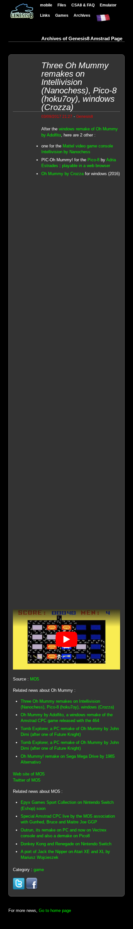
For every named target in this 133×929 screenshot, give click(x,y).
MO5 (34, 679)
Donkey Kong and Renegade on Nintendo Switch (66, 843)
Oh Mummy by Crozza (62, 173)
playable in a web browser (86, 165)
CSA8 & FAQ (83, 5)
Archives (82, 15)
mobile (46, 5)
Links (45, 15)
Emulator (108, 5)
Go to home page (55, 910)
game (39, 869)
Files (61, 5)
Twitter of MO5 (26, 780)
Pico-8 (93, 159)
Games (61, 15)
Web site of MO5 (29, 774)
